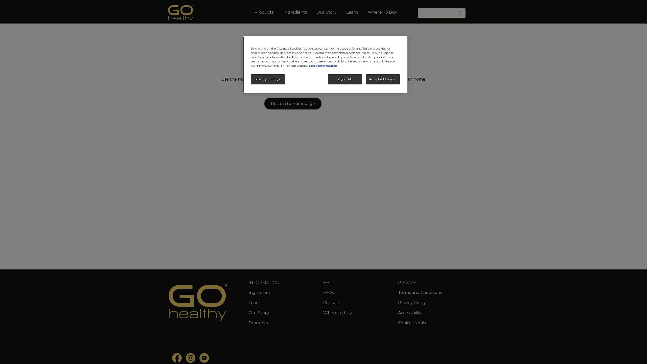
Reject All (345, 79)
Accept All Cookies (382, 79)
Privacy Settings (268, 79)
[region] (325, 64)
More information (323, 65)
